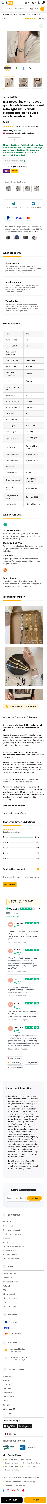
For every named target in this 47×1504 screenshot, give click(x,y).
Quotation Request (11, 1230)
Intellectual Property (12, 1234)
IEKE (4, 18)
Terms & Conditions (13, 1481)
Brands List (8, 1278)
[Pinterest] (24, 1490)
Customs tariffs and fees (14, 1246)
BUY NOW (35, 1500)
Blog (5, 1302)
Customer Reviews (11, 1282)
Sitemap (6, 1238)
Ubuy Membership (11, 1258)
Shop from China (28, 1466)
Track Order (8, 1242)
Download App (9, 1273)
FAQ (5, 1290)
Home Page (7, 14)
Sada (5, 1401)
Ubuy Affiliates (9, 1306)
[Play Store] (25, 1427)
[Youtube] (14, 1490)
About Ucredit (9, 1294)
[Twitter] (19, 1490)
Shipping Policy (9, 1250)
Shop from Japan (12, 1463)
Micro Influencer (10, 1254)
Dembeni (7, 1388)
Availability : (8, 130)
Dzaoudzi (7, 1384)
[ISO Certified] (26, 1447)
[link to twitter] (30, 68)
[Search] (42, 9)
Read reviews (11, 916)
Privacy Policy (29, 1481)
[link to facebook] (23, 68)
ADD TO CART (11, 1500)
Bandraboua (8, 1397)
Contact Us (8, 1226)
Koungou (7, 1380)
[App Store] (10, 1427)
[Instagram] (9, 1490)
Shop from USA (11, 1459)
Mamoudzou (8, 1376)
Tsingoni (6, 1405)
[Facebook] (5, 1490)
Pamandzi (7, 1392)
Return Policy (8, 1286)
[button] (28, 2)
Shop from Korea (11, 1466)
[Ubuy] (9, 2)
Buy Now (34, 231)
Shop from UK (25, 1459)
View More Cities (10, 1409)
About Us (7, 1222)
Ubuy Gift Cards (10, 1298)
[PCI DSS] (8, 1447)
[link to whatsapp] (17, 68)
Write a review (9, 884)
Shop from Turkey (12, 1470)
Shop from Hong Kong (31, 1463)
